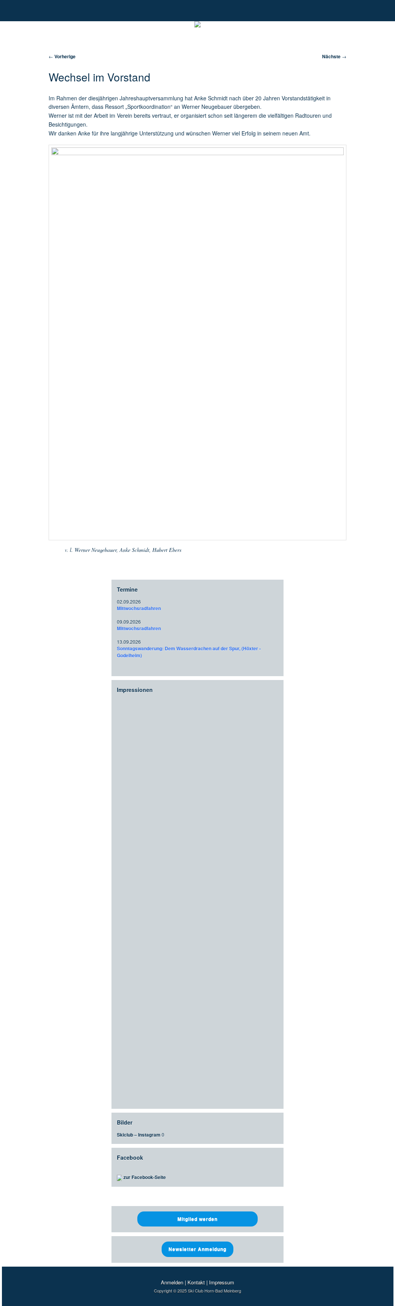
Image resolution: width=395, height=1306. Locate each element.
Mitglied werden (197, 1218)
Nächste (334, 56)
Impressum (221, 1282)
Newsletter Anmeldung (197, 1248)
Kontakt (196, 1282)
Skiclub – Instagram (138, 1134)
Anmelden (172, 1282)
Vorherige (62, 56)
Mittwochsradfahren (139, 608)
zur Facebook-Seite (144, 1177)
